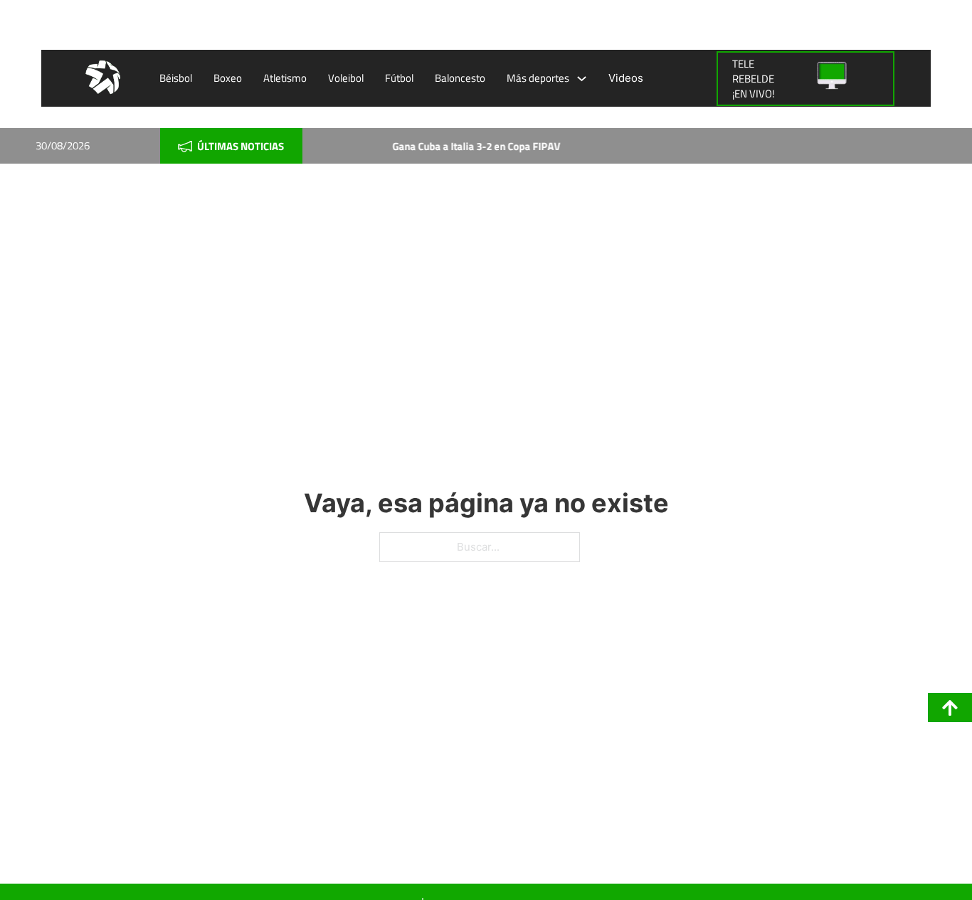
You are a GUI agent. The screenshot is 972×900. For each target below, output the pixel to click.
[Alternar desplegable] (581, 78)
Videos (625, 78)
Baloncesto (460, 78)
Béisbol (175, 78)
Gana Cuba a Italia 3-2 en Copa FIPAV (467, 146)
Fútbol (399, 78)
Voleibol (346, 78)
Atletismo (285, 78)
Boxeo (227, 78)
